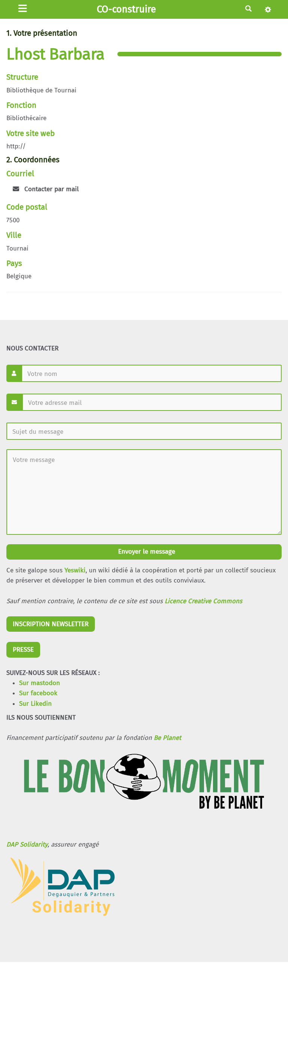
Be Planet (167, 738)
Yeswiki (75, 570)
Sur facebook (38, 693)
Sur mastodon (39, 683)
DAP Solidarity (27, 844)
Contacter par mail (50, 189)
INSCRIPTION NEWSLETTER (50, 624)
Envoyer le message (145, 551)
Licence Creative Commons (203, 601)
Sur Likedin (35, 704)
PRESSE (23, 650)
